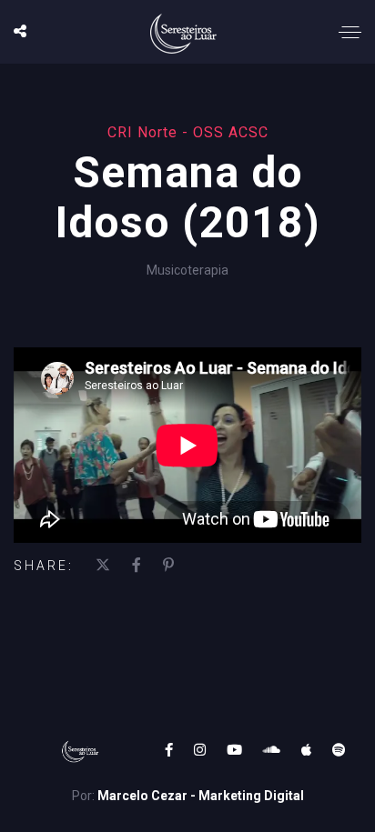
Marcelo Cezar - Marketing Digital (200, 795)
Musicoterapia (187, 270)
